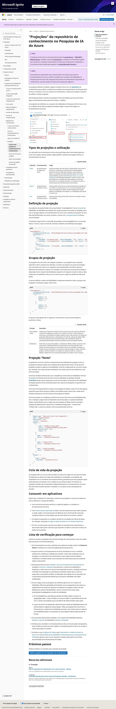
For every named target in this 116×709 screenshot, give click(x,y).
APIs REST (78, 57)
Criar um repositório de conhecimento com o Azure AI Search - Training (50, 669)
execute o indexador (46, 567)
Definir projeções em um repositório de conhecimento (48, 653)
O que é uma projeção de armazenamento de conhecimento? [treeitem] (14, 148)
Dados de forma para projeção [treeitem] (15, 155)
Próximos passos (100, 53)
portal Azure (69, 57)
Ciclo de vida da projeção (103, 45)
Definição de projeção (102, 38)
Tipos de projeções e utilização (102, 35)
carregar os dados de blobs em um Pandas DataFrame (65, 521)
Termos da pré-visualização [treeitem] (12, 56)
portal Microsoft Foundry (67, 64)
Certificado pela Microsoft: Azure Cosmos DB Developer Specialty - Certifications (52, 676)
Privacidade (55, 707)
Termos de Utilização (93, 707)
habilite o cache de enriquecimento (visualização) (66, 565)
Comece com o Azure (107, 19)
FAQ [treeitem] (6, 59)
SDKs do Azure (35, 60)
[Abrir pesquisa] (103, 14)
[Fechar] (21, 29)
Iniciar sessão (110, 15)
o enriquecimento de (72, 215)
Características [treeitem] (9, 53)
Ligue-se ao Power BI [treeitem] (13, 138)
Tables (31, 168)
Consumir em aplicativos (103, 47)
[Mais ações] (85, 31)
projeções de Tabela (49, 632)
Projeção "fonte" (100, 43)
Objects (32, 186)
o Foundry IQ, (57, 60)
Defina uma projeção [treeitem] (15, 159)
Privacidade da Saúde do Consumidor (72, 707)
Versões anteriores (29, 707)
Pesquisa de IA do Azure (47, 31)
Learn (30, 31)
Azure (36, 31)
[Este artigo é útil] (108, 59)
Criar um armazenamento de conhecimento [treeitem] (13, 133)
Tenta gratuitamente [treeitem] (10, 62)
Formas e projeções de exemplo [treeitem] (14, 163)
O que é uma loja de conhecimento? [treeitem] (13, 127)
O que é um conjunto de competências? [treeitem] (13, 100)
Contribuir (47, 707)
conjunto (81, 208)
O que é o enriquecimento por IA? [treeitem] (13, 90)
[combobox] (11, 33)
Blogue (39, 707)
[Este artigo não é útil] (110, 59)
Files (31, 196)
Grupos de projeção (101, 40)
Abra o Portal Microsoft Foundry (88, 19)
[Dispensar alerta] (112, 3)
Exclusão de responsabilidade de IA (12, 707)
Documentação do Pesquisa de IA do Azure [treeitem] (12, 38)
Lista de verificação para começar (102, 50)
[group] (58, 242)
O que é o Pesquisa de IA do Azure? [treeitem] (13, 46)
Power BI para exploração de (45, 511)
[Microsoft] (3, 15)
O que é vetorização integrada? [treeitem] (11, 95)
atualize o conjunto (38, 620)
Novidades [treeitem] (8, 50)
